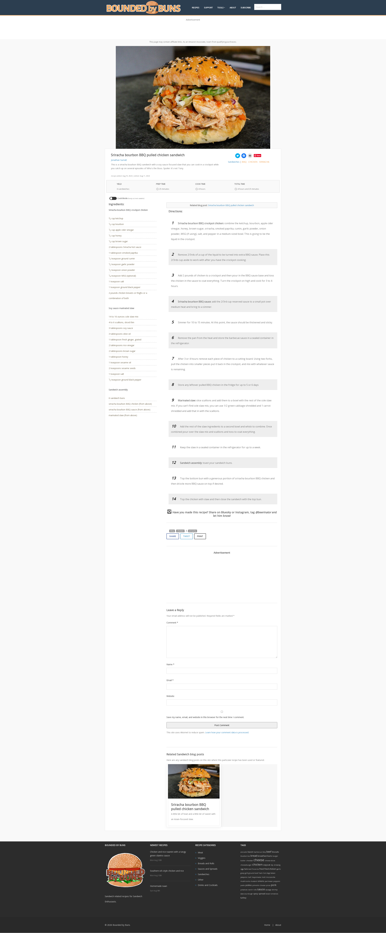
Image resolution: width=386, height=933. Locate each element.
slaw (242, 894)
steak (268, 894)
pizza (268, 885)
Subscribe (246, 7)
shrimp (275, 890)
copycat (266, 864)
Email (170, 680)
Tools (220, 7)
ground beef (253, 873)
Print (200, 536)
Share (172, 536)
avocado (243, 852)
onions (261, 881)
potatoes (243, 890)
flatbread (248, 869)
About (233, 7)
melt (264, 877)
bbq (244, 161)
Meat (200, 852)
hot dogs (266, 873)
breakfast (262, 856)
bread (253, 855)
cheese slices (270, 861)
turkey (243, 897)
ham (261, 873)
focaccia (255, 869)
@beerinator (263, 512)
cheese (259, 860)
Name (170, 664)
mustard (254, 881)
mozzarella (270, 877)
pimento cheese (259, 885)
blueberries (245, 856)
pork (273, 885)
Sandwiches (233, 161)
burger (275, 856)
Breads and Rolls (206, 863)
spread (262, 893)
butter (243, 861)
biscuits (275, 851)
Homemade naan (158, 886)
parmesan (269, 881)
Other (200, 879)
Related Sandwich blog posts (185, 754)
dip (272, 865)
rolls (255, 890)
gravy (242, 873)
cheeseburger (246, 865)
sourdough (248, 894)
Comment (172, 622)
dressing (277, 865)
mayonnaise (256, 877)
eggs (242, 869)
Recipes (195, 7)
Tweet (186, 536)
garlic (279, 869)
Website (170, 696)
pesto (242, 885)
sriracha (264, 161)
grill (246, 873)
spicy (255, 893)
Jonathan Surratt (119, 160)
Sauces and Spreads (207, 868)
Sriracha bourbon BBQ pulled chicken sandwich (231, 205)
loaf (249, 877)
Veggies (201, 858)
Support (208, 7)
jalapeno (243, 877)
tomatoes (274, 894)
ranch (250, 890)
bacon (250, 851)
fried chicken (270, 869)
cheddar (249, 861)
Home (267, 924)
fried (261, 869)
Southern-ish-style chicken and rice (167, 870)
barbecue (258, 852)
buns (269, 856)
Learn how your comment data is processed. (227, 732)
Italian (273, 873)
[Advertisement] (193, 29)
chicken (252, 161)
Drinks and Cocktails (208, 885)
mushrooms (245, 881)
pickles (248, 885)
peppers (276, 881)
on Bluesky (224, 512)
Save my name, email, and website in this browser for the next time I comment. (205, 717)
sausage (268, 890)
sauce (261, 889)
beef (268, 851)
